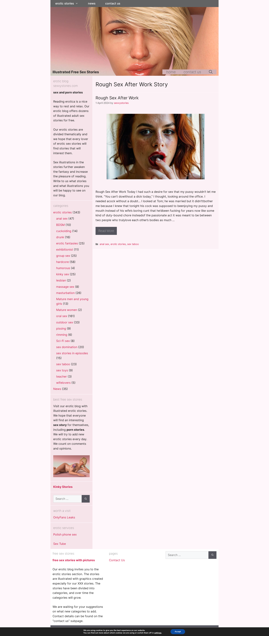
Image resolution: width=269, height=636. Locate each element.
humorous (63, 268)
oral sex (61, 316)
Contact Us (112, 3)
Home (171, 72)
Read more (106, 231)
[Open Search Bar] (210, 71)
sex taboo (133, 244)
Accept (178, 631)
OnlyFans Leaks (64, 517)
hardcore (62, 262)
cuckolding (63, 231)
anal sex (104, 244)
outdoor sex (64, 322)
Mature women (66, 310)
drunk (60, 237)
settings (157, 633)
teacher (61, 376)
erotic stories (64, 3)
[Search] (86, 499)
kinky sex (62, 274)
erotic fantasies (67, 243)
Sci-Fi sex (63, 341)
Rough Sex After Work (117, 97)
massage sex (65, 286)
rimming (61, 334)
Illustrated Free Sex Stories (76, 72)
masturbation (65, 293)
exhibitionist (64, 249)
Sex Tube (59, 544)
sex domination (66, 347)
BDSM (60, 225)
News (91, 3)
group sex (63, 255)
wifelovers (63, 382)
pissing (61, 328)
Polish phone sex (65, 534)
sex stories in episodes (72, 353)
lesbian (61, 280)
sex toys (62, 370)
